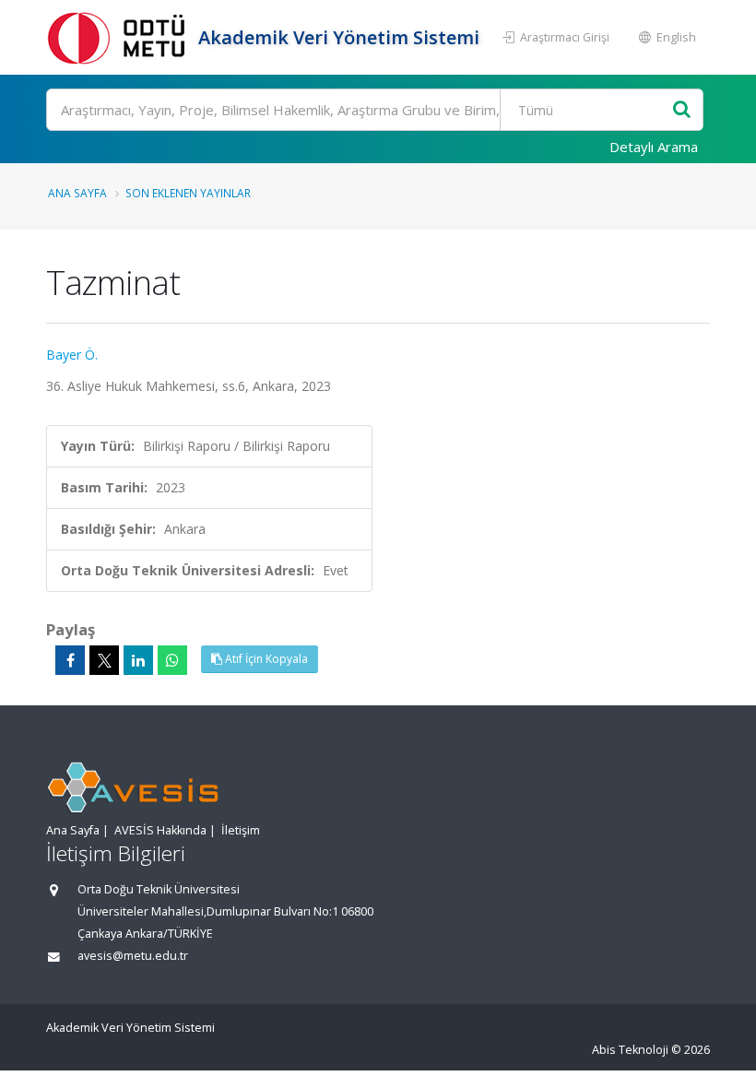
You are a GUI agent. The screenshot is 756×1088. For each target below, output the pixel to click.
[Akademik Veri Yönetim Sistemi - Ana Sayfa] (120, 37)
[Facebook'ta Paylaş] (70, 660)
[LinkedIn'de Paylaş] (138, 660)
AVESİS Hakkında (160, 830)
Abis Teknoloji (630, 1050)
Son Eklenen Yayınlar (188, 192)
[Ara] (682, 110)
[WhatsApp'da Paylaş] (172, 660)
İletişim (240, 830)
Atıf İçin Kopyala (265, 659)
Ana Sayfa (77, 192)
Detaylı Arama (653, 146)
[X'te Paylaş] (104, 660)
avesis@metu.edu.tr (132, 956)
